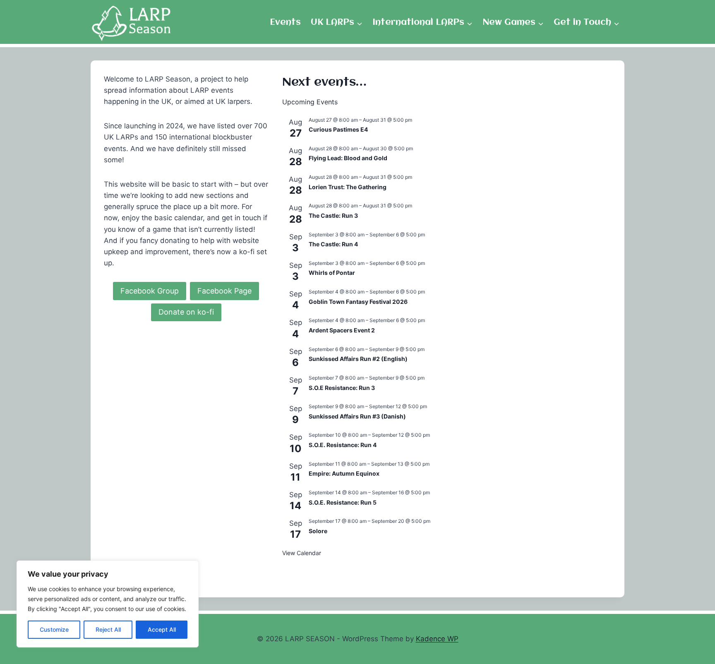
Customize (54, 629)
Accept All (162, 629)
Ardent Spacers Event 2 (342, 330)
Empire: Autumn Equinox (344, 473)
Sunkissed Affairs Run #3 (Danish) (357, 416)
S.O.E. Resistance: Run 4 (343, 444)
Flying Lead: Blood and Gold (348, 157)
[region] (108, 604)
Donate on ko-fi (186, 312)
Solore (318, 530)
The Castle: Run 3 (333, 215)
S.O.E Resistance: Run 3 (342, 387)
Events (285, 22)
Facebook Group (149, 290)
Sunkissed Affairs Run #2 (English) (358, 358)
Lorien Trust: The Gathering (347, 186)
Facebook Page (224, 290)
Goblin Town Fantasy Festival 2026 (358, 301)
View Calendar (301, 552)
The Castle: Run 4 (333, 244)
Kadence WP (437, 639)
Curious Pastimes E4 (338, 129)
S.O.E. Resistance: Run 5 (343, 502)
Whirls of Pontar (332, 272)
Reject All (108, 629)
